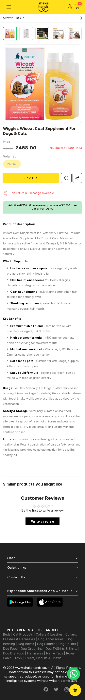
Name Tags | (56, 653)
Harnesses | (36, 653)
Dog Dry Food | (15, 653)
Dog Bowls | (27, 644)
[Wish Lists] (66, 178)
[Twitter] (56, 689)
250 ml (11, 164)
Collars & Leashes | (50, 634)
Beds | (8, 634)
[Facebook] (45, 689)
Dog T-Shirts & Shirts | (62, 649)
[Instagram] (66, 689)
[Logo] (43, 7)
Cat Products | (24, 634)
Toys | (19, 658)
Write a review (42, 521)
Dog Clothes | (47, 644)
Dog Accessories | (52, 639)
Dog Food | (12, 649)
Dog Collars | (68, 644)
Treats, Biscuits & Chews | (44, 658)
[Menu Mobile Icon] (9, 7)
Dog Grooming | (33, 649)
